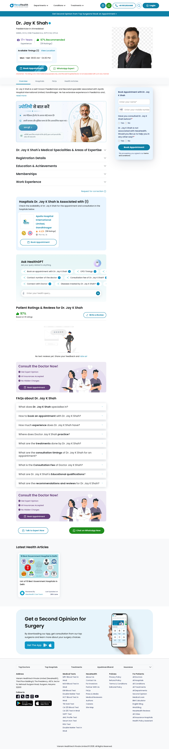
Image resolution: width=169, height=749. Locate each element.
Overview (23, 81)
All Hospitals (138, 680)
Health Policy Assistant (143, 721)
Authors (89, 700)
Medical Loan (138, 697)
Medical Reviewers (94, 697)
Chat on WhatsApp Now (88, 530)
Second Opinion (140, 694)
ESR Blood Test (69, 690)
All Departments (140, 690)
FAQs (54, 81)
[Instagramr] (32, 696)
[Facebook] (18, 696)
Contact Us (91, 680)
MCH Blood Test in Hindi (71, 685)
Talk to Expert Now (34, 530)
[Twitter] (22, 696)
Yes (122, 123)
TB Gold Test (68, 704)
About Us (90, 677)
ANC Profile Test (70, 717)
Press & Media (92, 694)
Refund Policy (115, 680)
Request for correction (92, 191)
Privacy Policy (115, 677)
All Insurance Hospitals (143, 717)
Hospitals (39, 81)
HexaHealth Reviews (141, 710)
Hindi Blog (137, 707)
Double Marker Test (71, 694)
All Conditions (139, 683)
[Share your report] (23, 293)
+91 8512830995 (126, 5)
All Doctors (137, 677)
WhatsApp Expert (65, 68)
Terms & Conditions (118, 683)
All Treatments (139, 687)
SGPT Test (67, 714)
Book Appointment (40, 242)
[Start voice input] (98, 293)
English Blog (138, 704)
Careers (89, 704)
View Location (48, 50)
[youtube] (37, 696)
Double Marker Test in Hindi (72, 729)
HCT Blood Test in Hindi (70, 699)
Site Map (90, 707)
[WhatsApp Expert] (109, 5)
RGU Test (67, 724)
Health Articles (71, 81)
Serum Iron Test (70, 721)
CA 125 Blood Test (71, 707)
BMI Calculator (139, 700)
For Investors (91, 683)
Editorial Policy (115, 687)
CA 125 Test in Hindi (71, 710)
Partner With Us (92, 687)
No (129, 123)
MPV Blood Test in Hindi (71, 679)
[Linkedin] (27, 696)
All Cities (136, 714)
